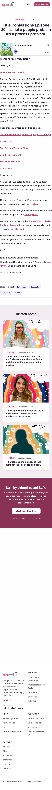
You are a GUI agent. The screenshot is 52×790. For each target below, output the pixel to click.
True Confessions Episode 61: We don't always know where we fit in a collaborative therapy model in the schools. (24, 360)
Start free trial (42, 4)
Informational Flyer (37, 718)
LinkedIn (35, 287)
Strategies (32, 697)
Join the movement (10, 154)
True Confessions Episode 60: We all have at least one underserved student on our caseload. (25, 413)
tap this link (31, 204)
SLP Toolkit (6, 168)
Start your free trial (26, 511)
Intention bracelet (10, 161)
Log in (28, 4)
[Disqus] (26, 561)
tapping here (31, 214)
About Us (7, 747)
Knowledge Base (10, 718)
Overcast (15, 225)
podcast (20, 20)
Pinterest (6, 293)
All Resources (34, 727)
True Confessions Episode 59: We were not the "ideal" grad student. (23, 463)
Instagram (7, 760)
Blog (5, 751)
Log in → (7, 700)
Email (17, 293)
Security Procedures (12, 731)
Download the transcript (13, 72)
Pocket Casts (36, 221)
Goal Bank (32, 692)
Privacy (6, 727)
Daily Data (32, 701)
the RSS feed (17, 229)
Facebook (21, 287)
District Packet (34, 723)
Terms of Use (9, 723)
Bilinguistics (6, 141)
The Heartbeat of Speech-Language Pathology (25, 134)
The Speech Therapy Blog (14, 148)
